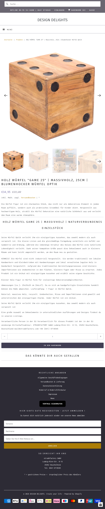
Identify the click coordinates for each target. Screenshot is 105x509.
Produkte (19, 40)
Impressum (52, 394)
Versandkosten (28, 197)
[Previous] (6, 95)
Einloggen (59, 10)
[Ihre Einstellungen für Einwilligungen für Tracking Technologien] (100, 504)
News (52, 398)
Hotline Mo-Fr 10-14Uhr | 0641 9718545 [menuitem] (30, 10)
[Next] (99, 95)
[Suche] (7, 4)
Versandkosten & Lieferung (53, 382)
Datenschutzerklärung (52, 386)
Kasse (92, 10)
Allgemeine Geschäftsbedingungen (52, 378)
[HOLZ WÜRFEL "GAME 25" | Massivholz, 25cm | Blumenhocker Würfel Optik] (52, 95)
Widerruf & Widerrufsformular (52, 390)
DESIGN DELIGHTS (37, 494)
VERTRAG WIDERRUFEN (52, 404)
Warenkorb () (78, 10)
